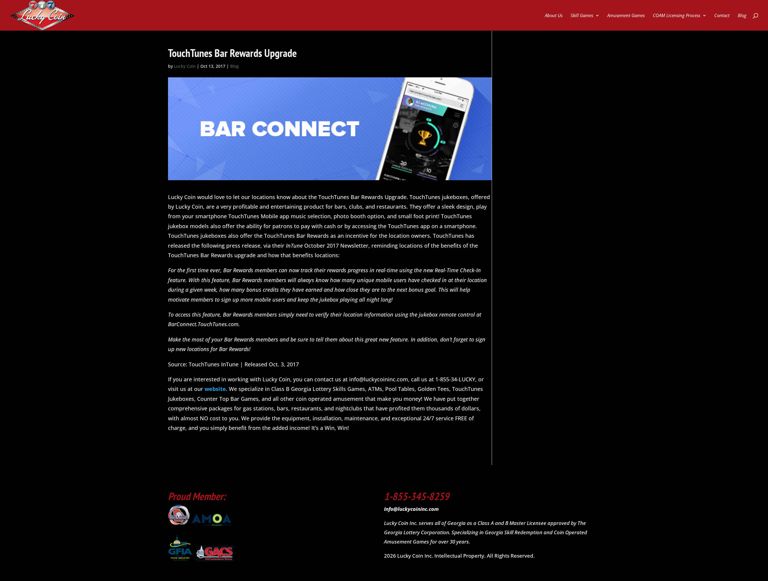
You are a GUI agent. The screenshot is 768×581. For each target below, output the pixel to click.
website (214, 388)
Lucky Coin (185, 66)
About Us (553, 15)
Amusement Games (626, 15)
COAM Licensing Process (676, 15)
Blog (742, 15)
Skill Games (582, 15)
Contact (722, 15)
